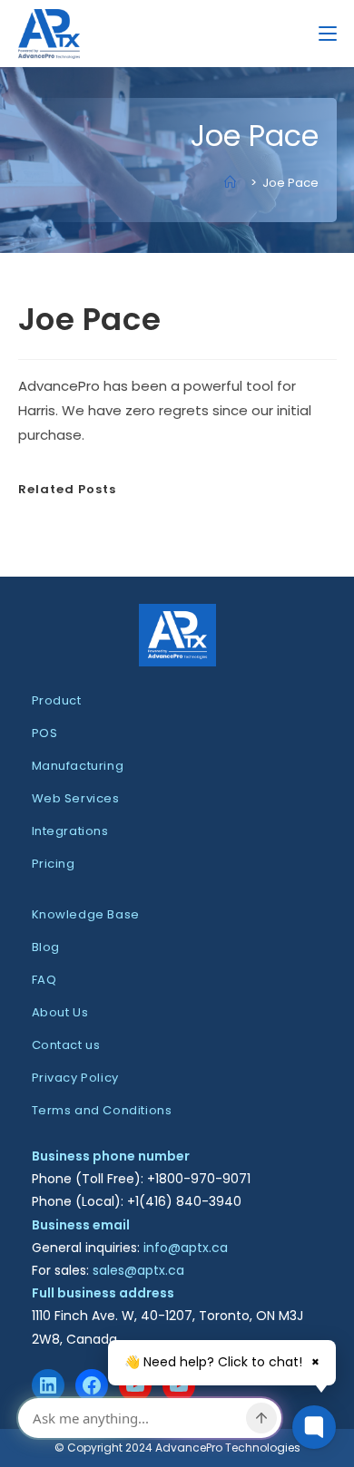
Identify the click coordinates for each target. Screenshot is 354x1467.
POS (45, 733)
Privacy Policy (75, 1077)
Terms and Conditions (102, 1110)
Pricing (53, 863)
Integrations (70, 831)
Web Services (76, 798)
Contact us (66, 1045)
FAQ (44, 979)
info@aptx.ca (185, 1248)
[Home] (234, 182)
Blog (46, 947)
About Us (60, 1012)
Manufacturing (78, 765)
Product (57, 700)
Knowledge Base (86, 914)
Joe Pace (290, 182)
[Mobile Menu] (328, 33)
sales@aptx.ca (138, 1270)
